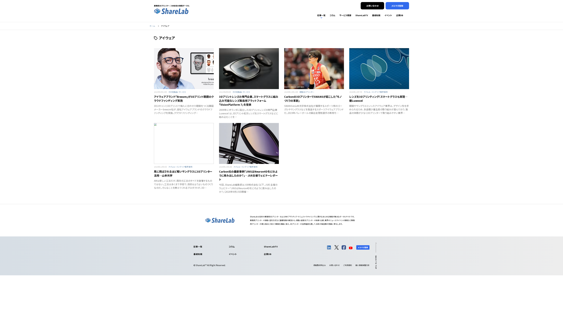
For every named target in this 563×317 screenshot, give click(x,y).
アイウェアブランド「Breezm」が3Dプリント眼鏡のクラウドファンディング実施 (184, 98)
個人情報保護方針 (362, 265)
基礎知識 (198, 254)
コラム (232, 246)
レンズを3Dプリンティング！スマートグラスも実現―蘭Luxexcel (378, 98)
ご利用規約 (347, 265)
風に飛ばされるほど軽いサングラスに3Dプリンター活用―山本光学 (183, 173)
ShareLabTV (271, 246)
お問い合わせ (334, 265)
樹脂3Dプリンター (307, 92)
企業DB (267, 254)
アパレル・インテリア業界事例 (376, 92)
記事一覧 (198, 246)
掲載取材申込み (319, 265)
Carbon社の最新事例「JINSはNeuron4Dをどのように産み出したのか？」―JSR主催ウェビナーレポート (248, 175)
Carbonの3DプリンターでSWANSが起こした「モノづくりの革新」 (313, 98)
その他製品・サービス (177, 92)
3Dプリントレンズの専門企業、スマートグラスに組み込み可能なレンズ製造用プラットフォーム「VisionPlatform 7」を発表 (248, 100)
